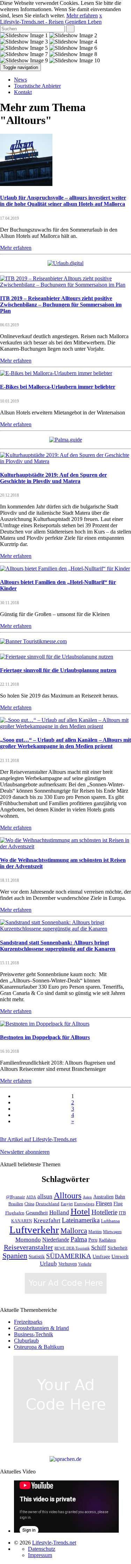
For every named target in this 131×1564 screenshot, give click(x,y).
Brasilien (15, 1204)
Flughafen (14, 1213)
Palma (79, 1239)
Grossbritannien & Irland (41, 1328)
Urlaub (48, 1263)
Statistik (37, 1256)
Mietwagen (112, 1232)
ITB (122, 1213)
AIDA (31, 1197)
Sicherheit (118, 1248)
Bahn (120, 1196)
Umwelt (120, 1256)
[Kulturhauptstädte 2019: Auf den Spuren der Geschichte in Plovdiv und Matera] (65, 461)
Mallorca (73, 1231)
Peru (92, 1240)
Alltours (67, 1195)
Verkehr (85, 1264)
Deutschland (47, 1203)
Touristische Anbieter (37, 86)
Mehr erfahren (82, 15)
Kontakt (23, 92)
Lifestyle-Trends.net (51, 22)
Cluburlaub (26, 1341)
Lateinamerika (81, 1220)
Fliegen (104, 1203)
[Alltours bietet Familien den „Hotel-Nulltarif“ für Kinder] (65, 568)
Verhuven (67, 1264)
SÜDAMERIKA (68, 1256)
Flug (118, 1203)
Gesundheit (37, 1212)
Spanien (14, 1255)
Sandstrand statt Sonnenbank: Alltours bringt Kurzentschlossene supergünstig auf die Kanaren (57, 946)
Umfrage (101, 1256)
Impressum (40, 1555)
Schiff (98, 1247)
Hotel (80, 1211)
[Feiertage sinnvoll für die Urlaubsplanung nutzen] (56, 657)
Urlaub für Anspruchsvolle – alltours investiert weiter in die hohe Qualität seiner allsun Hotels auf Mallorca (63, 201)
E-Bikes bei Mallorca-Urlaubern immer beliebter (57, 387)
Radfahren (107, 1240)
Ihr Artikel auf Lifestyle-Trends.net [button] (38, 1139)
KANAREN (21, 1221)
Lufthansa (110, 1221)
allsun (44, 1196)
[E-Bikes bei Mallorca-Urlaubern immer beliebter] (56, 373)
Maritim (95, 1232)
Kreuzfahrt (47, 1220)
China (29, 1204)
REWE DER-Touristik (72, 1248)
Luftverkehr (34, 1229)
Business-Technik (33, 1334)
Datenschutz (41, 1549)
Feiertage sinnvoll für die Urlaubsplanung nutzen (58, 670)
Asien (87, 1197)
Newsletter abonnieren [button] (25, 1152)
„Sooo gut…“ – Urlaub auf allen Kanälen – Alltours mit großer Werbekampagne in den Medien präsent (65, 743)
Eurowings (84, 1203)
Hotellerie (104, 1212)
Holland (59, 1212)
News (20, 80)
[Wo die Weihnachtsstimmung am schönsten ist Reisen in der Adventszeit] (65, 846)
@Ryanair (15, 1197)
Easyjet (67, 1204)
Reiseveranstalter (28, 1247)
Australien (103, 1196)
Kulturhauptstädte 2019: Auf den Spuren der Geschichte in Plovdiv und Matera (53, 478)
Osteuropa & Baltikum (39, 1347)
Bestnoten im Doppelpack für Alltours (45, 1037)
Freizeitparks (28, 1322)
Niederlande (55, 1240)
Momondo (28, 1239)
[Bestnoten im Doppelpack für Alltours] (44, 1024)
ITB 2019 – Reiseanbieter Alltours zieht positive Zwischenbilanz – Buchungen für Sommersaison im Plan (61, 304)
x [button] (100, 15)
